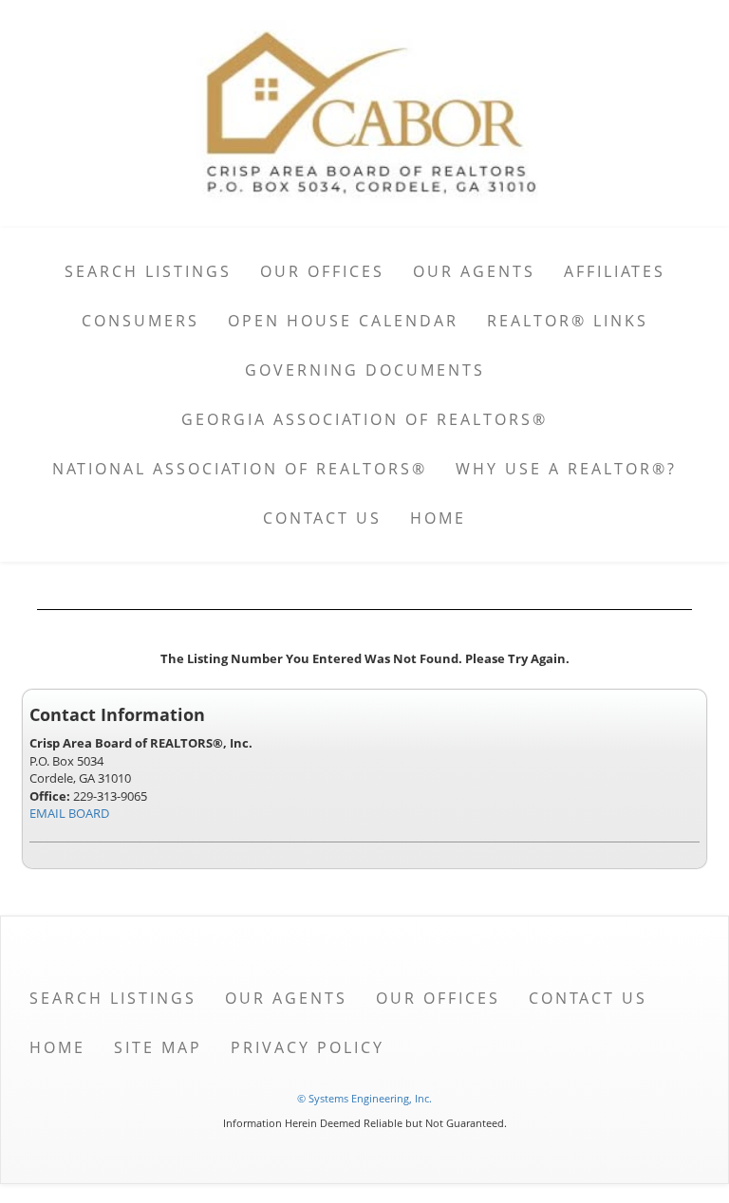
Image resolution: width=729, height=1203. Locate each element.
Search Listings (148, 271)
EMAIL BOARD (69, 813)
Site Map (158, 1047)
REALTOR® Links (567, 320)
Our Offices (322, 271)
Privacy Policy (307, 1047)
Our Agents (474, 271)
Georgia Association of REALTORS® (364, 419)
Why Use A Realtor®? (566, 468)
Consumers (140, 320)
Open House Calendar (343, 320)
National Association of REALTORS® (239, 468)
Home (438, 518)
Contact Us (322, 518)
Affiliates (614, 271)
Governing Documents (365, 370)
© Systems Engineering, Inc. (364, 1098)
